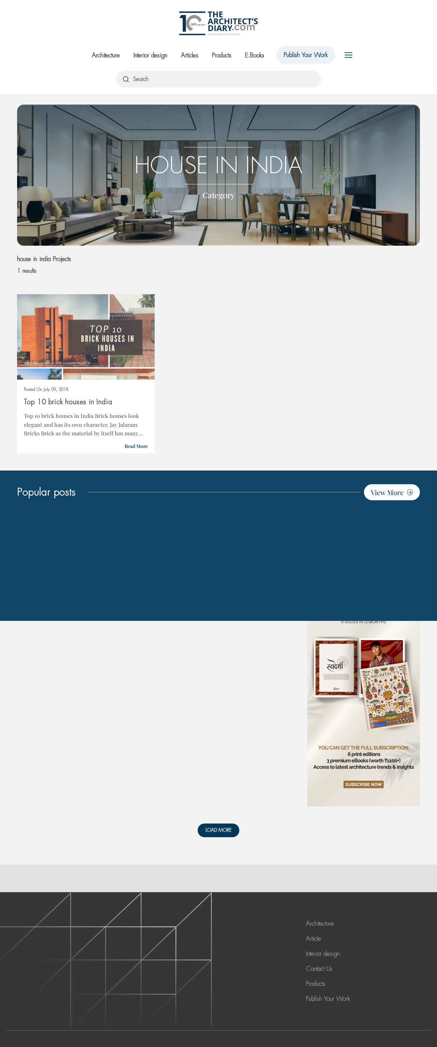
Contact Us (319, 969)
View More (387, 492)
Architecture (106, 55)
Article (313, 938)
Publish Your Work (306, 55)
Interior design (150, 55)
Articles (189, 55)
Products (221, 55)
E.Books (254, 55)
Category (218, 194)
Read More (136, 446)
